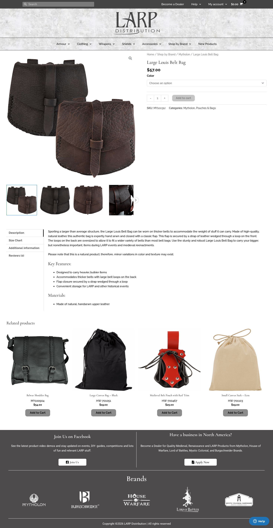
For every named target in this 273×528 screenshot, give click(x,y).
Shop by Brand (177, 44)
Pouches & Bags (206, 108)
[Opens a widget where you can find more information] (259, 521)
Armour (61, 44)
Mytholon (184, 54)
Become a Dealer (172, 4)
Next (135, 200)
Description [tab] (16, 232)
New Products (207, 44)
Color (150, 75)
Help (194, 4)
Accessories (149, 44)
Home (150, 54)
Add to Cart (38, 412)
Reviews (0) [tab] (16, 255)
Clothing (82, 44)
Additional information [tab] (24, 248)
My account (215, 4)
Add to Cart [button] (103, 412)
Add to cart (183, 98)
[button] (130, 58)
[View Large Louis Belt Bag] (21, 200)
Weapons (105, 44)
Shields (126, 44)
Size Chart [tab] (15, 240)
